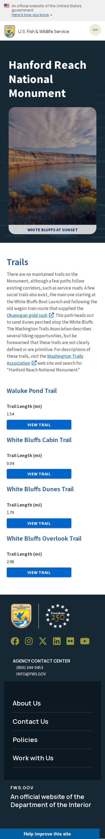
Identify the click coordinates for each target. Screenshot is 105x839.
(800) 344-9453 (29, 667)
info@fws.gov (31, 674)
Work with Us (33, 757)
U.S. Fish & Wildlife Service (43, 31)
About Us (27, 703)
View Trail (39, 424)
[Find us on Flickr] (72, 641)
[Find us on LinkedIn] (58, 641)
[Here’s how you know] (52, 10)
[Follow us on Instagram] (30, 641)
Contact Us (30, 721)
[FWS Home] (9, 31)
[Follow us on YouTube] (86, 641)
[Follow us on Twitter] (44, 641)
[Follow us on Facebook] (16, 641)
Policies (25, 739)
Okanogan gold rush (27, 315)
